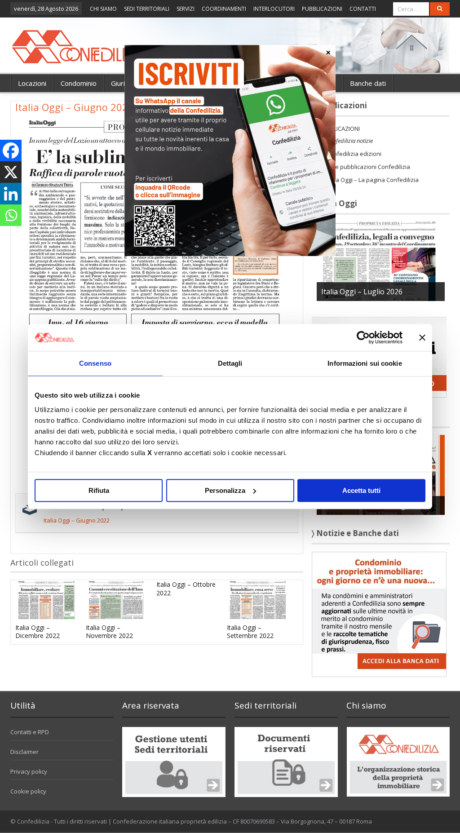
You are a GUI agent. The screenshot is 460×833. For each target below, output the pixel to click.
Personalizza (225, 490)
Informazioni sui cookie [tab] (364, 363)
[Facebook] (11, 150)
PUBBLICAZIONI (322, 9)
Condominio (79, 83)
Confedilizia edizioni (353, 154)
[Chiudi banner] (422, 337)
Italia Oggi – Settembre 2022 (250, 631)
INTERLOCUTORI (274, 9)
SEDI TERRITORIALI (146, 9)
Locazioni (32, 83)
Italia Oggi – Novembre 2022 (109, 631)
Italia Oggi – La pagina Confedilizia (372, 180)
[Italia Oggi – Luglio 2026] (381, 261)
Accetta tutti (361, 490)
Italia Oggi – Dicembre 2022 (37, 631)
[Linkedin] (11, 193)
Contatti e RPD (29, 732)
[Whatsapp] (11, 215)
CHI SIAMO (103, 9)
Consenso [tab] (95, 363)
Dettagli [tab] (230, 363)
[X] (11, 172)
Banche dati (368, 83)
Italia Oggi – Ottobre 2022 (186, 588)
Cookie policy (28, 791)
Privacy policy (28, 771)
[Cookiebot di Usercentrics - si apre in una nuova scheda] (363, 337)
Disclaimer (24, 752)
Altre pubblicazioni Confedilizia (368, 167)
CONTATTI (362, 9)
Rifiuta (98, 490)
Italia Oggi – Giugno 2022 (77, 520)
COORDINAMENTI (224, 9)
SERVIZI (186, 9)
